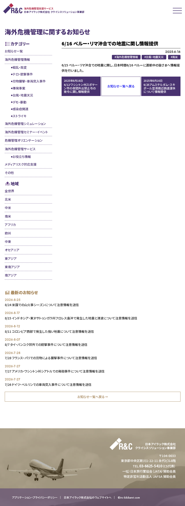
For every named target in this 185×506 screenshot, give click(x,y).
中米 (8, 207)
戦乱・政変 (20, 67)
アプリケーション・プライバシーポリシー (35, 497)
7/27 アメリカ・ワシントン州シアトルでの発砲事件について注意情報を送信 (54, 371)
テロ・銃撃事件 (23, 74)
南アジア (11, 275)
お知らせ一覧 (14, 51)
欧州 (8, 233)
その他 (9, 172)
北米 (8, 199)
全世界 (9, 191)
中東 (8, 241)
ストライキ (19, 116)
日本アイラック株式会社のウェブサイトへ (87, 497)
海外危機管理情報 (17, 59)
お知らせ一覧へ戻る (121, 86)
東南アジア (12, 267)
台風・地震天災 (23, 95)
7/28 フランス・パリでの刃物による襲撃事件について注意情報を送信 (51, 358)
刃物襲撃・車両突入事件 (29, 81)
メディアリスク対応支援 (21, 164)
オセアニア (12, 250)
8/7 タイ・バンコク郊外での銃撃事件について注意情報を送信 (46, 344)
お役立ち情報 (22, 156)
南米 (8, 216)
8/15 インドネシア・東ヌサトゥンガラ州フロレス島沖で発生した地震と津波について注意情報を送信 (71, 318)
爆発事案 (19, 88)
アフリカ (10, 224)
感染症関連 (20, 109)
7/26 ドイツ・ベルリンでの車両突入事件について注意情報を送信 (48, 384)
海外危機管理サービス (20, 149)
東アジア (11, 258)
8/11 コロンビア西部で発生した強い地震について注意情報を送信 (49, 331)
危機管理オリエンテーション (23, 140)
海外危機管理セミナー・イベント (26, 132)
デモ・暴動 (19, 102)
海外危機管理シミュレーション (25, 123)
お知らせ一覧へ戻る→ (92, 396)
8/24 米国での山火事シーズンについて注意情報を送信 (42, 304)
